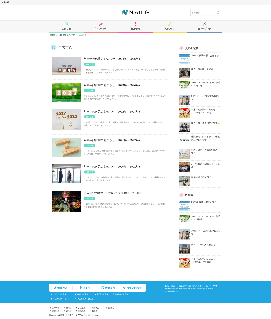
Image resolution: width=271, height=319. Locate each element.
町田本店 (95, 308)
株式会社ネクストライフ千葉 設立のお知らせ (205, 138)
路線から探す (83, 294)
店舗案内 (109, 287)
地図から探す (102, 294)
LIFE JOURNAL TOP (67, 35)
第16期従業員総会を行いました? (205, 165)
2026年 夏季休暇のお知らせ (205, 55)
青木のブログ (204, 28)
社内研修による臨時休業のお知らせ (205, 151)
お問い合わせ (133, 287)
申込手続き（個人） (61, 299)
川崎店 (68, 311)
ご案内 (86, 287)
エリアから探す (61, 294)
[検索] (218, 12)
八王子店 (81, 308)
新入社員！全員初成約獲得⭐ (205, 123)
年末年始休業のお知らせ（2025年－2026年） (203, 111)
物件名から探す (121, 294)
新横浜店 (81, 311)
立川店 (68, 308)
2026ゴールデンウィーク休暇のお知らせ (205, 84)
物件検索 (62, 287)
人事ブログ (170, 28)
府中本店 (55, 308)
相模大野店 (110, 308)
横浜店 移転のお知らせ (202, 177)
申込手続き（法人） (85, 299)
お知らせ (66, 28)
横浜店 (94, 311)
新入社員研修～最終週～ (203, 69)
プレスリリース (101, 28)
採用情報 (135, 28)
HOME (52, 35)
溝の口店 (55, 311)
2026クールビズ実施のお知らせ (205, 97)
